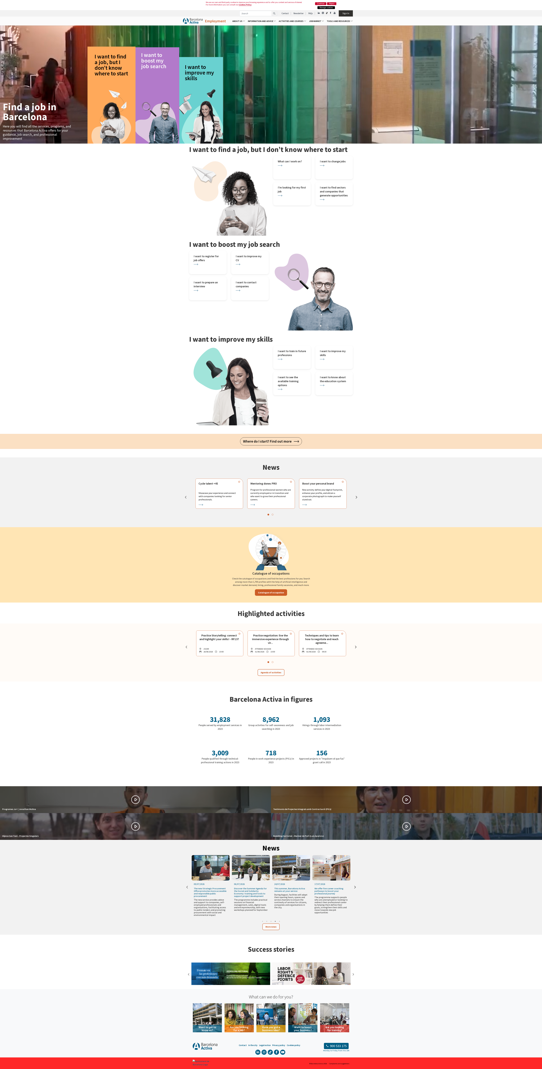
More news (271, 926)
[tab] (268, 514)
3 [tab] (271, 921)
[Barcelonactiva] (193, 21)
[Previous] (185, 497)
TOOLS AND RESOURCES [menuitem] (339, 21)
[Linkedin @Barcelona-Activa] (319, 12)
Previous (188, 974)
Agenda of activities (271, 672)
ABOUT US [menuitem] (237, 21)
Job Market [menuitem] (315, 21)
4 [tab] (275, 921)
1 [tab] (262, 921)
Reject (331, 4)
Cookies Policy (245, 5)
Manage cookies (326, 7)
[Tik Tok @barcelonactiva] (327, 12)
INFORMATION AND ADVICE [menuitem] (261, 21)
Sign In (346, 13)
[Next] (356, 497)
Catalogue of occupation (271, 592)
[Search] (274, 13)
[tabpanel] (219, 494)
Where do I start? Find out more (268, 441)
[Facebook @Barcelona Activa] (331, 12)
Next (352, 974)
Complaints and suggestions (339, 1064)
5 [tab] (279, 921)
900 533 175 (338, 1046)
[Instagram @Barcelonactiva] (323, 12)
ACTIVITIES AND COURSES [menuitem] (291, 21)
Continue (320, 4)
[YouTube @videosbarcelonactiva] (334, 12)
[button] (135, 799)
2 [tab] (266, 921)
